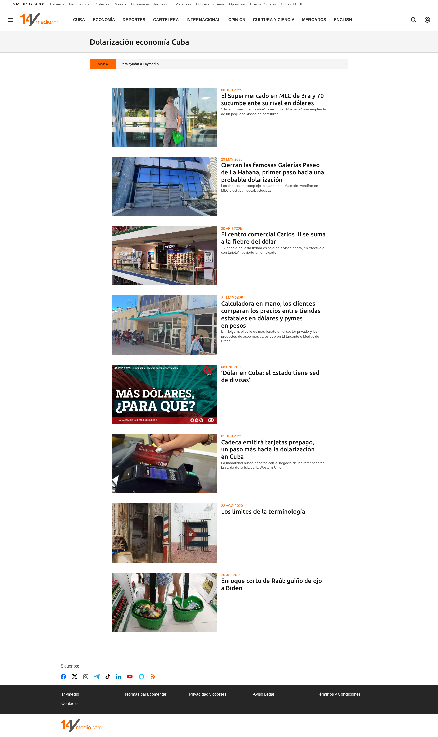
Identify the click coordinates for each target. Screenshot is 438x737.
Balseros (57, 4)
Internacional (204, 19)
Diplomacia (140, 4)
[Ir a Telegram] (98, 677)
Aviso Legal (263, 694)
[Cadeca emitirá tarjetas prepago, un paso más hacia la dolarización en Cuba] (164, 463)
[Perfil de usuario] (427, 20)
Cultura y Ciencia (274, 19)
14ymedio (70, 694)
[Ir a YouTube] (131, 677)
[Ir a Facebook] (64, 677)
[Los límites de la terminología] (164, 533)
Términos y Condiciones (339, 694)
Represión (162, 4)
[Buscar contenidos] (414, 20)
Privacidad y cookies (207, 694)
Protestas (102, 4)
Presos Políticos (263, 4)
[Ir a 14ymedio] (42, 19)
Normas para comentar (145, 694)
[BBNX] (81, 725)
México (120, 4)
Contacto (69, 703)
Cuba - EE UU (292, 4)
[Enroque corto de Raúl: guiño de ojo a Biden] (164, 602)
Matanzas (183, 4)
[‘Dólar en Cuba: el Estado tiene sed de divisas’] (164, 394)
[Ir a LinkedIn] (119, 677)
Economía (104, 19)
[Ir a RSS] (154, 677)
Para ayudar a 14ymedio (139, 64)
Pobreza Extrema (210, 4)
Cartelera (166, 19)
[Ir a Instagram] (86, 677)
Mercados (314, 19)
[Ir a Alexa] (142, 677)
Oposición (237, 4)
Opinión (236, 19)
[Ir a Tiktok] (108, 677)
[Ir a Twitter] (75, 677)
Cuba (79, 19)
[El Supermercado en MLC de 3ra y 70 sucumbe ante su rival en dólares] (164, 117)
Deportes (134, 19)
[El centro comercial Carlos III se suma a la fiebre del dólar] (164, 255)
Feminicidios (79, 4)
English (343, 19)
